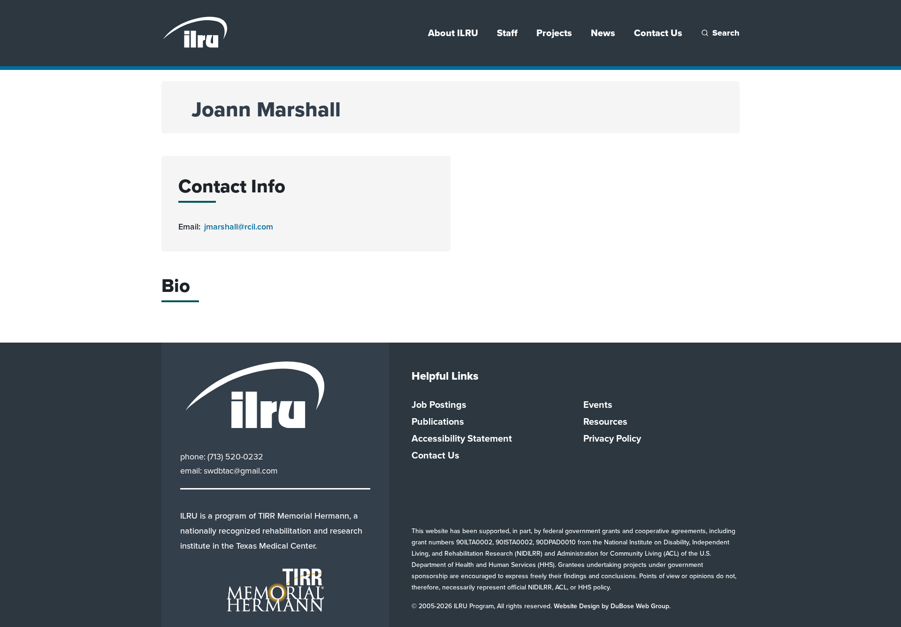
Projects (554, 33)
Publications (438, 421)
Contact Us (658, 33)
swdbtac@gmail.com (241, 471)
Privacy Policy (612, 438)
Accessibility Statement (462, 438)
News (603, 33)
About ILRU (453, 33)
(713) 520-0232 (235, 457)
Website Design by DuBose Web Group (611, 606)
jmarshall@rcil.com (238, 227)
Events (597, 405)
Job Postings (439, 405)
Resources (605, 421)
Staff (507, 33)
